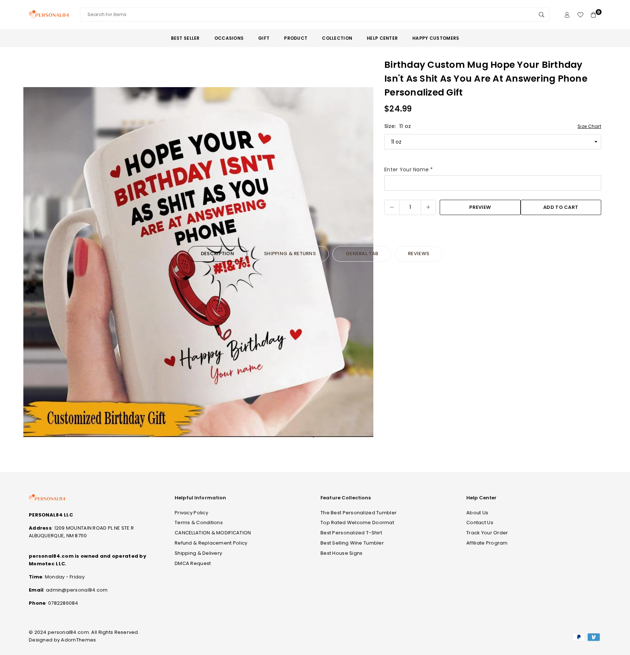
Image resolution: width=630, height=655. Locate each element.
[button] (363, 263)
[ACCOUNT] (567, 14)
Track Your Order (487, 532)
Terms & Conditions (199, 522)
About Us (477, 512)
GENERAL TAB (362, 253)
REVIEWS (418, 253)
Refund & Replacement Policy (211, 542)
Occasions (229, 38)
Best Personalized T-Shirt (351, 532)
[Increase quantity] (428, 207)
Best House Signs (341, 553)
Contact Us (479, 522)
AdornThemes (78, 639)
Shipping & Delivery (198, 553)
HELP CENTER (382, 38)
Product (295, 38)
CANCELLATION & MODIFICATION (213, 532)
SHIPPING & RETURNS (290, 253)
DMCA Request (193, 563)
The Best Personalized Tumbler (358, 512)
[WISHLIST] (580, 14)
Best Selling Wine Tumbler (352, 542)
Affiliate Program (487, 542)
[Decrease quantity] (392, 207)
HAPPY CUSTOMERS (435, 38)
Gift (263, 38)
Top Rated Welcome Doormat (357, 522)
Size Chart (589, 126)
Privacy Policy (191, 512)
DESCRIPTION (217, 253)
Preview (480, 207)
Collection (337, 38)
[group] (198, 262)
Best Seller (185, 38)
